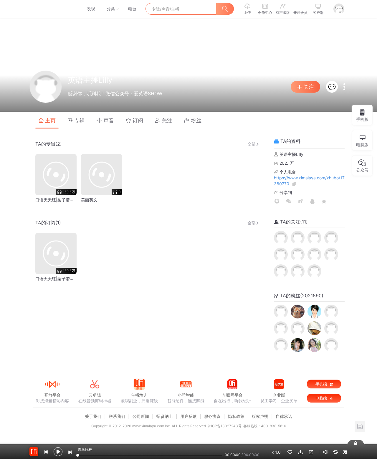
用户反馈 (188, 416)
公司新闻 (141, 416)
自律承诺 (284, 416)
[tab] (47, 120)
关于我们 (93, 416)
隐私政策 (236, 416)
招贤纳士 (164, 416)
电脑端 (321, 398)
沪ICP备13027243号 (225, 426)
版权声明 (260, 416)
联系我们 (117, 416)
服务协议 (212, 416)
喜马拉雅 (52, 9)
